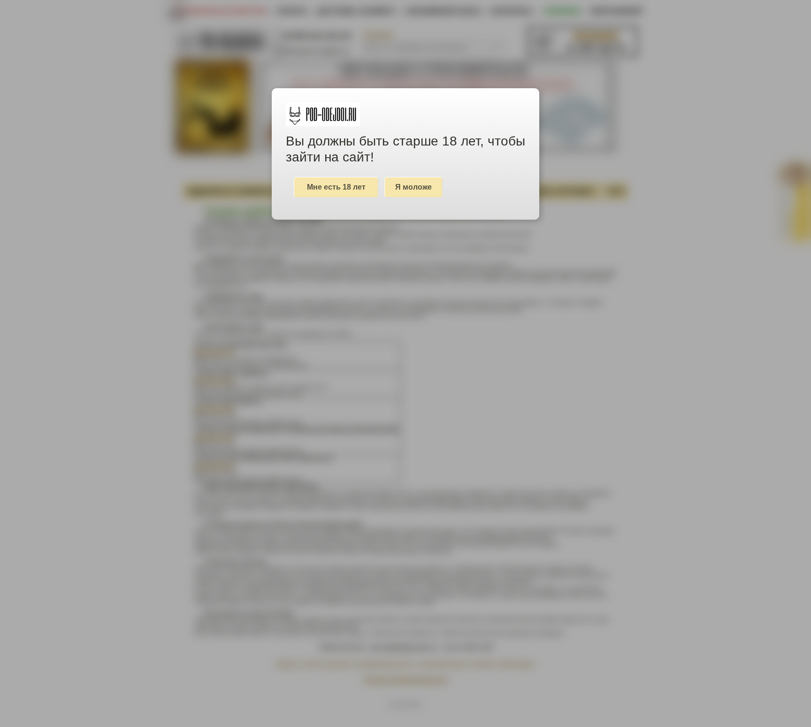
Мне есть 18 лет (336, 187)
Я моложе (413, 187)
